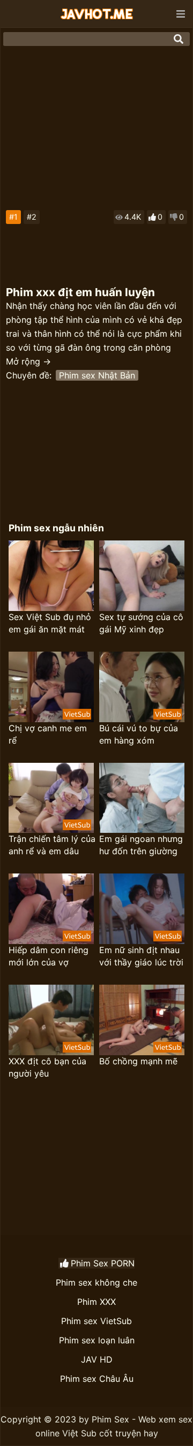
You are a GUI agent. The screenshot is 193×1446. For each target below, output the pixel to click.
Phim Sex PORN (103, 1263)
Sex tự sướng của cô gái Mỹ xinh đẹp (141, 623)
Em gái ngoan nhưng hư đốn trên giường (141, 844)
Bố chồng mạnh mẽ (138, 1061)
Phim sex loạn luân (97, 1340)
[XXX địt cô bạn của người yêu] (51, 1020)
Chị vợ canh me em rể (48, 734)
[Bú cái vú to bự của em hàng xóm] (141, 687)
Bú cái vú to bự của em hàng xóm (138, 734)
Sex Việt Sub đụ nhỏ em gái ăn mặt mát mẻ (50, 624)
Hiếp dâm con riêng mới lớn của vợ (48, 956)
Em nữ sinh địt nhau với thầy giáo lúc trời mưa (141, 957)
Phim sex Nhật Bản (97, 375)
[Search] (178, 39)
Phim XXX (96, 1301)
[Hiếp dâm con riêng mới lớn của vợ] (51, 908)
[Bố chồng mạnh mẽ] (141, 1020)
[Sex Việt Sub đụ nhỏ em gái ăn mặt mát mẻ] (51, 575)
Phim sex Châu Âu (96, 1378)
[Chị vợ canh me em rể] (51, 687)
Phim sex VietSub (96, 1321)
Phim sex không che (96, 1282)
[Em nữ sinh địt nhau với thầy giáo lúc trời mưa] (141, 908)
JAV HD (97, 1359)
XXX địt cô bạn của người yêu (47, 1067)
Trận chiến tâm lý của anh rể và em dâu (52, 844)
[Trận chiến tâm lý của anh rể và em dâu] (51, 798)
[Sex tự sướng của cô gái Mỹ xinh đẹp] (141, 575)
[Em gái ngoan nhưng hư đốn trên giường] (141, 798)
